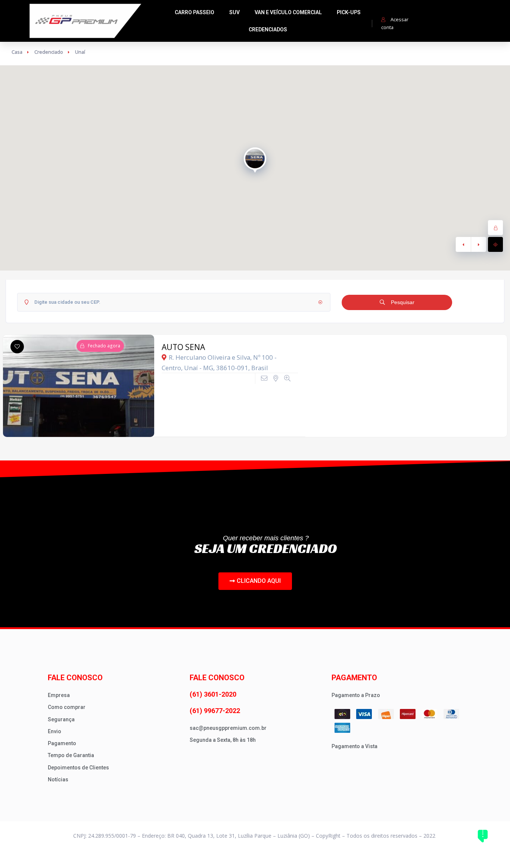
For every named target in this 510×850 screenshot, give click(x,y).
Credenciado (48, 52)
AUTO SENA (183, 347)
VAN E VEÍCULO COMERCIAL (288, 12)
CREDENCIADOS (268, 29)
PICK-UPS (349, 12)
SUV (234, 12)
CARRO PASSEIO (194, 12)
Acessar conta (394, 23)
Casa (17, 52)
